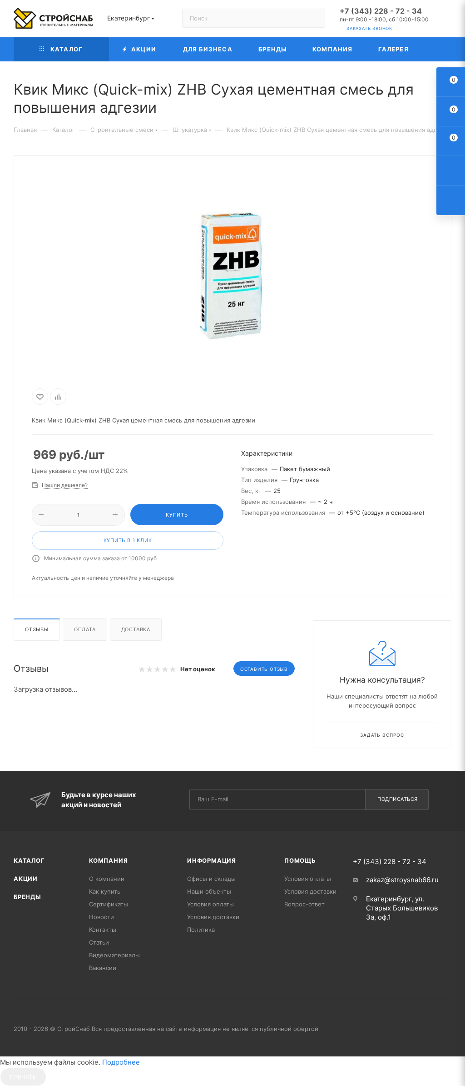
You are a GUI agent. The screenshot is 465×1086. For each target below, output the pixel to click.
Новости (101, 916)
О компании (106, 878)
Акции (26, 878)
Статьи (99, 942)
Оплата (85, 629)
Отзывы (37, 629)
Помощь (300, 860)
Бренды (27, 896)
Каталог (29, 860)
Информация (211, 860)
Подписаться (397, 799)
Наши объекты (209, 891)
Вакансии (102, 967)
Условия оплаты (210, 904)
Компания (108, 860)
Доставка (135, 629)
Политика (201, 929)
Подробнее (121, 1062)
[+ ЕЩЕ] (436, 49)
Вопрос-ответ (304, 904)
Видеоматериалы (114, 955)
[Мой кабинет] (447, 20)
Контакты (102, 929)
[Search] (314, 18)
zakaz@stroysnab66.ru (402, 879)
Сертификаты (108, 904)
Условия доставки (213, 916)
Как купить (104, 891)
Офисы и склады (211, 878)
